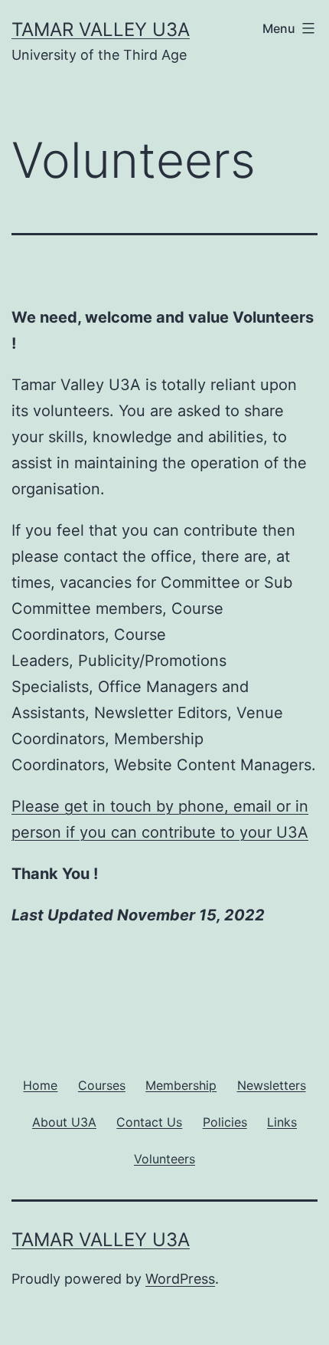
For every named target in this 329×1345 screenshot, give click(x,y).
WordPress (180, 1279)
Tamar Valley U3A (100, 29)
